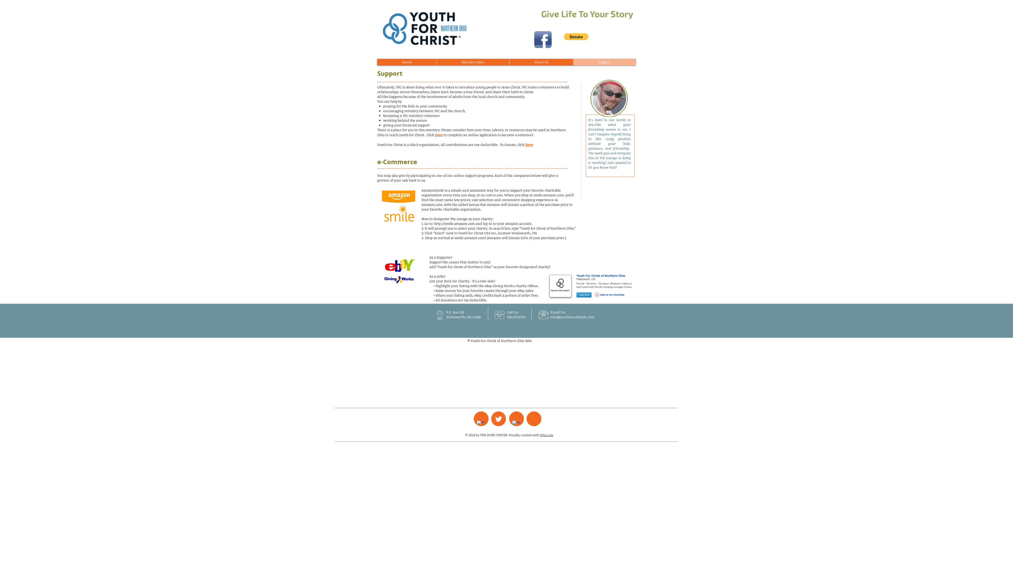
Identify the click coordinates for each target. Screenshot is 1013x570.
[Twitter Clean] (499, 419)
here (439, 134)
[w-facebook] (481, 425)
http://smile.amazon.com (454, 223)
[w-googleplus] (516, 425)
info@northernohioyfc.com (572, 317)
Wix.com (546, 435)
